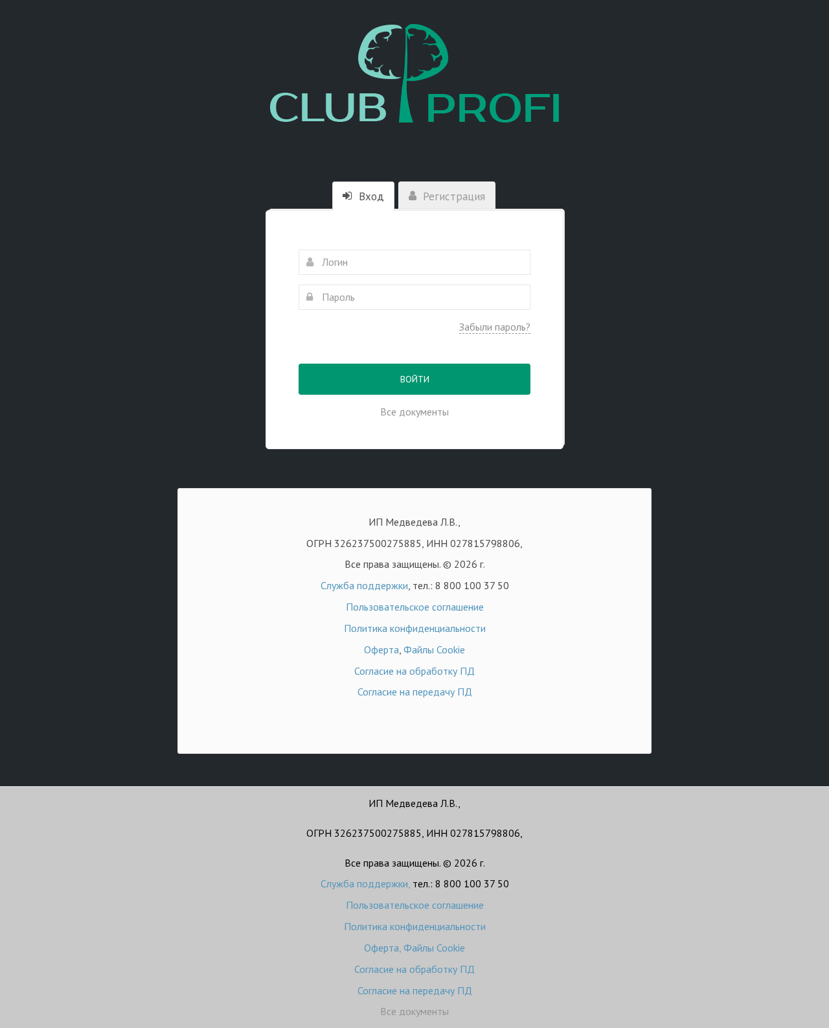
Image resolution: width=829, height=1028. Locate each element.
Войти (414, 379)
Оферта (381, 649)
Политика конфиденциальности (415, 628)
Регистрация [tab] (452, 196)
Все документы (414, 411)
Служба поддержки (364, 585)
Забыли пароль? (494, 326)
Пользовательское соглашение (415, 606)
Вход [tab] (370, 196)
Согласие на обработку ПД (414, 670)
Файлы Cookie (434, 649)
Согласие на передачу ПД (415, 691)
